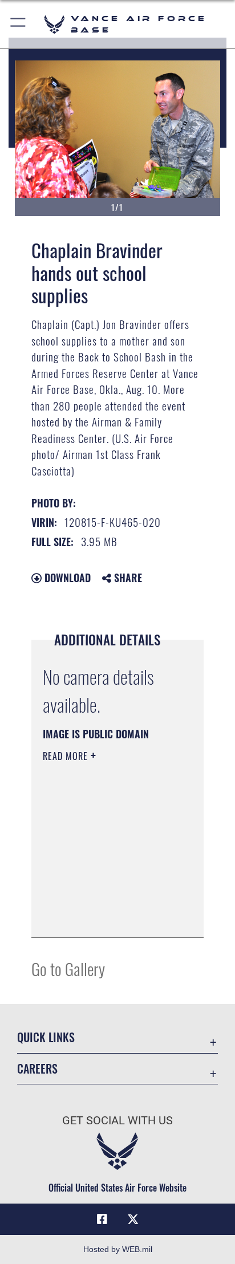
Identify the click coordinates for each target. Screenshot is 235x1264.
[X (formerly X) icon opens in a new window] (132, 1219)
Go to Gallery (68, 968)
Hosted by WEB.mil (117, 1249)
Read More (67, 756)
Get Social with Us (117, 1120)
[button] (18, 24)
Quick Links (46, 1037)
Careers (37, 1068)
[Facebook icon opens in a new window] (102, 1219)
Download (66, 577)
